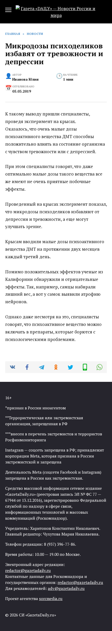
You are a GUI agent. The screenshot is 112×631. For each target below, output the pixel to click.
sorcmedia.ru (51, 598)
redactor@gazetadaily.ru (28, 570)
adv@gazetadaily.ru (66, 588)
